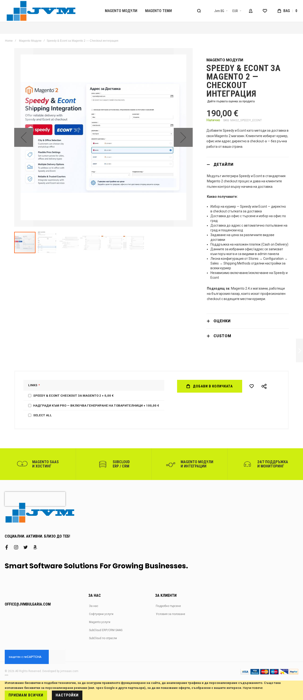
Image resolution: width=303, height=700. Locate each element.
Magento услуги (99, 622)
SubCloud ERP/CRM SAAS (105, 630)
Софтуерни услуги (101, 614)
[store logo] (41, 11)
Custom (222, 336)
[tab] (247, 164)
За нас (93, 606)
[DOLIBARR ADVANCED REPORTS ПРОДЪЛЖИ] (299, 350)
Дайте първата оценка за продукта (231, 101)
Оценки (222, 321)
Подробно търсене (168, 606)
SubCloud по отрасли (103, 638)
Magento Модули (30, 40)
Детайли (223, 164)
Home (9, 40)
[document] (151, 690)
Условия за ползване (170, 614)
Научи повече (253, 688)
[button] (218, 11)
